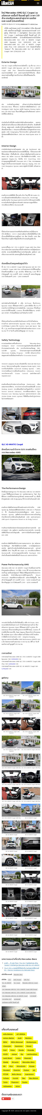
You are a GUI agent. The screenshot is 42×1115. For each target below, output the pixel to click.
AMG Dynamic (17, 980)
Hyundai (30, 1050)
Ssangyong (29, 1074)
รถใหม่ (4, 986)
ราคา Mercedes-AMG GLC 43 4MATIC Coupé (14, 996)
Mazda (5, 1062)
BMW (5, 1042)
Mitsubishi (21, 1066)
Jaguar (14, 1054)
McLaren (15, 1062)
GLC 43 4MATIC (6, 983)
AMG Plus (26, 980)
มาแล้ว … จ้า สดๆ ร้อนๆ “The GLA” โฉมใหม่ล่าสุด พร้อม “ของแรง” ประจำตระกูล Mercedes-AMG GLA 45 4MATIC (21, 964)
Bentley (28, 1038)
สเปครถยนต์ (17, 999)
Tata (23, 1078)
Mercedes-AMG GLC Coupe (30, 983)
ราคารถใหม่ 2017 (7, 999)
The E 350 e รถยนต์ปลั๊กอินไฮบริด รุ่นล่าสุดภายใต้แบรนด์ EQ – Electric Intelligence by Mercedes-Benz (21, 969)
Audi (20, 1038)
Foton (12, 1050)
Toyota (24, 1082)
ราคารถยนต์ (33, 996)
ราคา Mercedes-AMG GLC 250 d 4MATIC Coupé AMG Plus (19, 993)
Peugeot (6, 1070)
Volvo (18, 1086)
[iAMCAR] (7, 3)
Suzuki (15, 1078)
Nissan (32, 1066)
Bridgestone (31, 1042)
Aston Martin (8, 1038)
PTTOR (5, 1074)
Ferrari (28, 1046)
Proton (26, 1070)
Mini (11, 1066)
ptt (34, 1070)
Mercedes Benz (18, 974)
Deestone (19, 1046)
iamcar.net (18, 1111)
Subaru (6, 1078)
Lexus (18, 1058)
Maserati (27, 1058)
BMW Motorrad (17, 1042)
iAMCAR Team (34, 24)
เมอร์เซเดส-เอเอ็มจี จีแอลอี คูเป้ (10, 1002)
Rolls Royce (16, 1074)
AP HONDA (20, 1034)
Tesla (5, 1082)
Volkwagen (7, 1086)
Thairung (14, 1082)
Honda (21, 1050)
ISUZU (5, 1054)
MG (4, 1066)
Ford (5, 1050)
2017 (9, 980)
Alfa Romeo (8, 1034)
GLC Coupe (17, 983)
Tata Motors (33, 1078)
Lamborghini (32, 1054)
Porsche (17, 1070)
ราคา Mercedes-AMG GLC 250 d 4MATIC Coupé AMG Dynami (19, 989)
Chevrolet (7, 1046)
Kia (22, 1054)
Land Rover (7, 1058)
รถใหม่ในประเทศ (24, 24)
